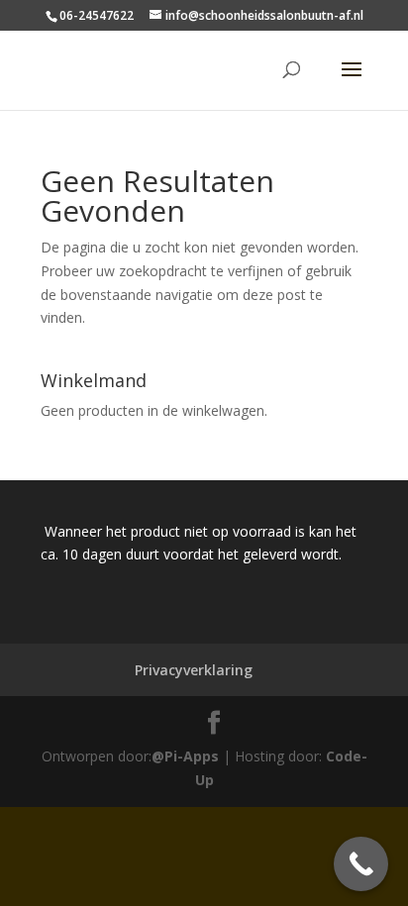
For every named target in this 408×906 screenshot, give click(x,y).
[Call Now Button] (361, 864)
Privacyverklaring (194, 669)
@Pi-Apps (185, 756)
